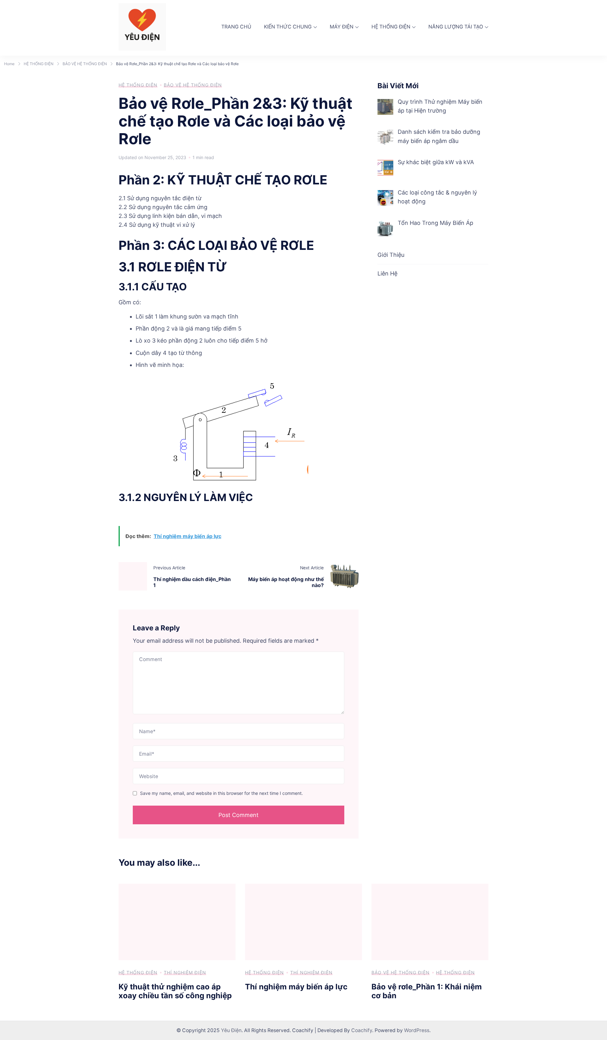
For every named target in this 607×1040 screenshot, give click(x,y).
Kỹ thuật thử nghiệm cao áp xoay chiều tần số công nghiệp (175, 991)
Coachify (361, 1030)
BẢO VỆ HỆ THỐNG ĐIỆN (193, 85)
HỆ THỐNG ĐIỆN (390, 27)
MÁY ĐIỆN (341, 27)
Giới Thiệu (390, 254)
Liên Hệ (387, 273)
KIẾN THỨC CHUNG (288, 27)
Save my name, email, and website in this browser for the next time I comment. (221, 793)
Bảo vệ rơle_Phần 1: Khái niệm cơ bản (426, 991)
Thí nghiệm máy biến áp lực (296, 986)
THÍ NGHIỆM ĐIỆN (185, 972)
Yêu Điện (231, 1030)
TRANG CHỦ (236, 27)
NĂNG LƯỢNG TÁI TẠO (455, 27)
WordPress (416, 1030)
